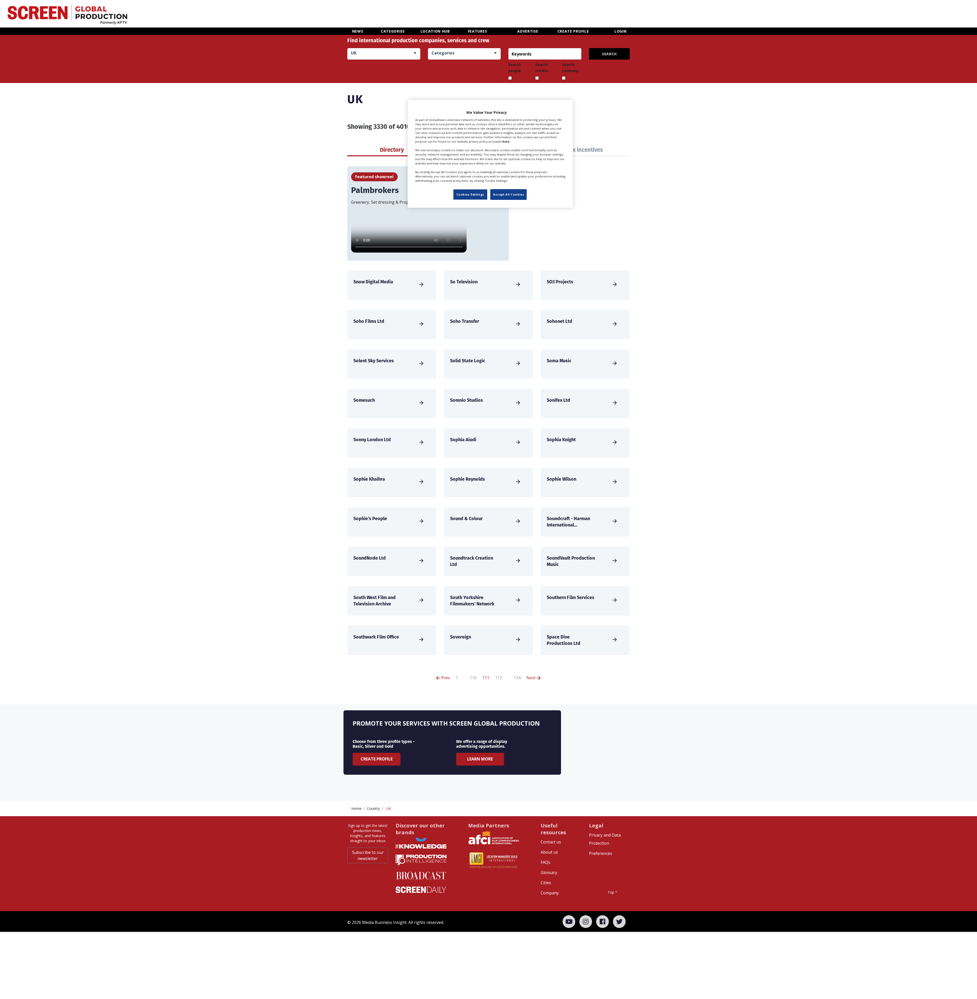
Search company (570, 67)
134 (517, 678)
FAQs (545, 862)
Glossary (549, 872)
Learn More (480, 759)
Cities (546, 882)
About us (549, 852)
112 (498, 678)
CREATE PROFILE (573, 31)
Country (373, 808)
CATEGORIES (393, 31)
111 (485, 678)
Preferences (600, 853)
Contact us (551, 842)
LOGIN (620, 31)
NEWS (357, 31)
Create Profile (377, 759)
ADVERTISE (527, 31)
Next (531, 678)
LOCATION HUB (435, 31)
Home (356, 808)
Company (550, 893)
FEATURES (477, 31)
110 (473, 678)
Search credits (541, 67)
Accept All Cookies (508, 194)
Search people (514, 67)
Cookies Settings (470, 194)
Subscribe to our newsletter (368, 855)
